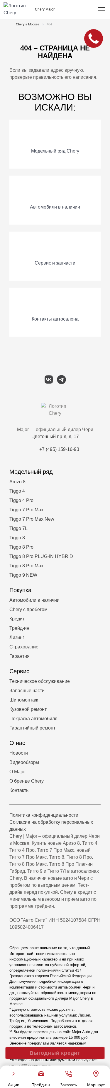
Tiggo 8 (17, 537)
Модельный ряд (31, 471)
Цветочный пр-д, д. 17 (55, 436)
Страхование (23, 646)
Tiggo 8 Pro (21, 547)
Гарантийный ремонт (32, 727)
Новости (18, 753)
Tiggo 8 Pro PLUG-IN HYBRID (41, 556)
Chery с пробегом (28, 609)
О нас (17, 743)
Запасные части (27, 690)
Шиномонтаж (23, 699)
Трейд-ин (19, 628)
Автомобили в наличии (34, 600)
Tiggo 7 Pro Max (26, 509)
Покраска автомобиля (33, 718)
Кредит (17, 618)
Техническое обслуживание (39, 681)
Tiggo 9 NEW (23, 575)
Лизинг (16, 637)
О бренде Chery (26, 781)
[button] (100, 9)
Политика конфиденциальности (43, 815)
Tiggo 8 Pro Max (26, 565)
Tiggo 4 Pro (21, 500)
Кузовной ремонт (28, 709)
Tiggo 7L (18, 528)
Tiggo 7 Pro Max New (31, 519)
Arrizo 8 (17, 481)
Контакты (19, 790)
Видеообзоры (24, 762)
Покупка (20, 590)
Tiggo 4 (17, 491)
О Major (17, 771)
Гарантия (19, 656)
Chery (15, 836)
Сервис (19, 671)
